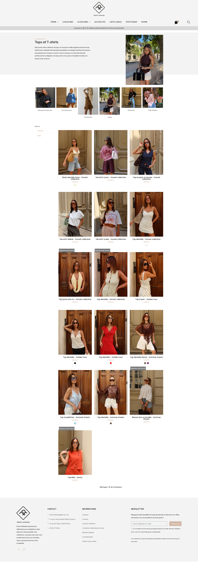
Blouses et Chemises (45, 110)
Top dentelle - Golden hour (75, 357)
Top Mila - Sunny (75, 477)
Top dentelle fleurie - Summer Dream (146, 357)
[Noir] (75, 363)
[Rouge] (111, 363)
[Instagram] (24, 549)
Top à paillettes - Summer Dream (75, 417)
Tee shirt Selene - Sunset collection (75, 239)
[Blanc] (146, 245)
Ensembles (88, 117)
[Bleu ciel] (75, 423)
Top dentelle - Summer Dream (110, 417)
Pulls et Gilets (152, 110)
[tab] (45, 131)
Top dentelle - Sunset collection (146, 239)
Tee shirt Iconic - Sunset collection (110, 177)
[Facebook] (18, 549)
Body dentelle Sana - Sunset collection (75, 178)
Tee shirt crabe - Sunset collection (111, 239)
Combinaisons (66, 110)
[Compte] (182, 22)
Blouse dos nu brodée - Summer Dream (146, 418)
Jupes (110, 117)
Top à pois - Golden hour (146, 299)
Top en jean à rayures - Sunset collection (146, 178)
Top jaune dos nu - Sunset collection (75, 299)
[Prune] (148, 363)
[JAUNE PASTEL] (75, 185)
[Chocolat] (145, 363)
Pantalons (131, 110)
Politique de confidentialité (152, 532)
